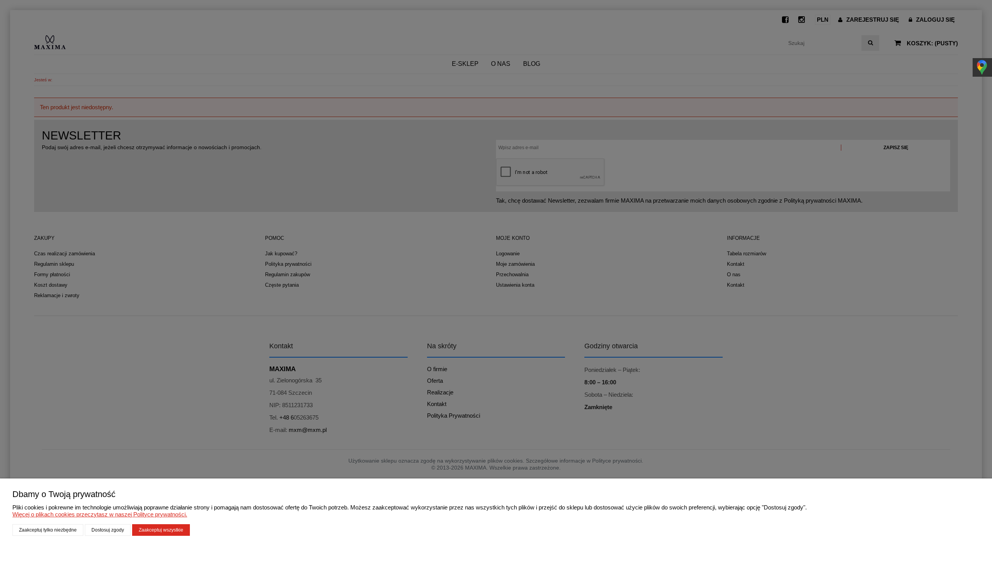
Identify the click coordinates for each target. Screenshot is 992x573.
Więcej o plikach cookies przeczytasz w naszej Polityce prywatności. (99, 514)
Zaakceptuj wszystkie (161, 530)
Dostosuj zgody (107, 530)
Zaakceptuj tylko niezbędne (48, 530)
